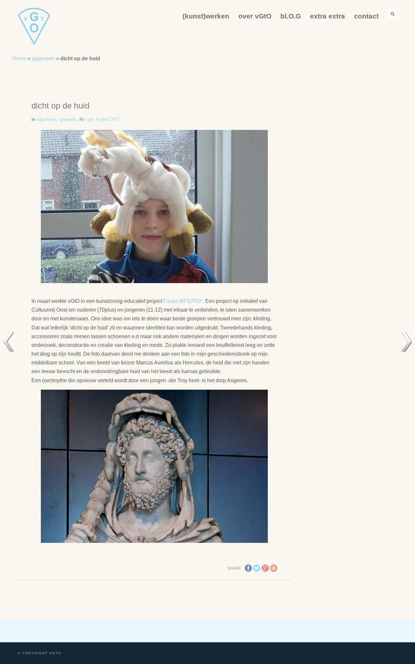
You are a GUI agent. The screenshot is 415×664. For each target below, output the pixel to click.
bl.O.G (290, 16)
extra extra (327, 16)
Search (392, 13)
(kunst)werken (206, 16)
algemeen (43, 58)
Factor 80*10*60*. (184, 301)
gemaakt (68, 119)
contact (366, 16)
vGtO (90, 119)
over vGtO (254, 16)
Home (19, 58)
